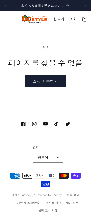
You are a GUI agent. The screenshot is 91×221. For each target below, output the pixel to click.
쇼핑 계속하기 (45, 81)
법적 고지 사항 (48, 210)
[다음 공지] (85, 5)
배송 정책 (72, 202)
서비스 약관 (53, 202)
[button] (6, 19)
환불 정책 (73, 195)
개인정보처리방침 (29, 202)
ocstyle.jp (28, 195)
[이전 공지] (5, 5)
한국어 (58, 19)
